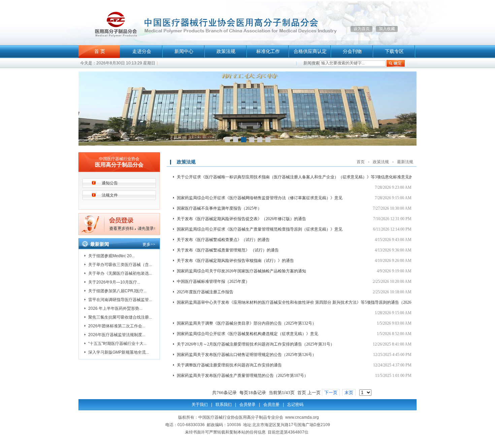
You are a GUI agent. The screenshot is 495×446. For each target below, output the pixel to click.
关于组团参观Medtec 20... (111, 256)
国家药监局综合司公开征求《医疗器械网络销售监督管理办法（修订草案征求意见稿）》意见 (259, 198)
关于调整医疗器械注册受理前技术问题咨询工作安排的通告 (229, 365)
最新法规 (405, 161)
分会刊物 (352, 51)
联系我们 (224, 404)
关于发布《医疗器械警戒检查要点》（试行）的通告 (223, 239)
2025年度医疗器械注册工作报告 (205, 292)
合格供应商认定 (310, 51)
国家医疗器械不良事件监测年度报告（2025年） (219, 208)
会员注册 (271, 404)
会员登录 (247, 404)
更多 (148, 244)
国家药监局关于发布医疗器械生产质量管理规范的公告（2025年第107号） (242, 375)
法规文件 (110, 195)
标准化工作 (268, 51)
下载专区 (394, 51)
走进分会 (141, 51)
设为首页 (362, 28)
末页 (348, 392)
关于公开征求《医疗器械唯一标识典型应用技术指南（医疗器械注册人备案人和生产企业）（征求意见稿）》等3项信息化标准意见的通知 (299, 177)
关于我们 (200, 404)
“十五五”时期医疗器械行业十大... (117, 343)
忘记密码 (295, 404)
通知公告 (110, 183)
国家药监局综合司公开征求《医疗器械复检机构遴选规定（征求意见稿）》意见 (247, 333)
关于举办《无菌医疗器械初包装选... (120, 273)
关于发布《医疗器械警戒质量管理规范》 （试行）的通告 (228, 250)
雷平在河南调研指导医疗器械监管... (120, 299)
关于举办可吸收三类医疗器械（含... (120, 264)
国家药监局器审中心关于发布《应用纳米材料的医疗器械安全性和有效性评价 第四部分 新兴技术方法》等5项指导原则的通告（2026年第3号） (303, 302)
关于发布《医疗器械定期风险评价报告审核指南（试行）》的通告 (235, 260)
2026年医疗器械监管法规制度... (116, 334)
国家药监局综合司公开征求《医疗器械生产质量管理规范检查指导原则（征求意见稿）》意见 (259, 229)
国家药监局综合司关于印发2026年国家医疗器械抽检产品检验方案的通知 (241, 271)
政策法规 (226, 51)
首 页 (99, 51)
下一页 (330, 392)
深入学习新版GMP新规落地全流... (118, 352)
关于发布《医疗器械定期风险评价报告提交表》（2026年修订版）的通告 (241, 218)
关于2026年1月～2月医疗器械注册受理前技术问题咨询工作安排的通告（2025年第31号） (255, 344)
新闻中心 (183, 51)
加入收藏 (387, 28)
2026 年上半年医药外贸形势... (115, 308)
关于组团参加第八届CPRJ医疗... (117, 291)
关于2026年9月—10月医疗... (114, 282)
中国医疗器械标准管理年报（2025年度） (213, 281)
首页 (361, 161)
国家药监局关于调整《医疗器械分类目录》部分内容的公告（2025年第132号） (246, 323)
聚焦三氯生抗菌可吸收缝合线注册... (120, 317)
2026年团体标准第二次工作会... (116, 326)
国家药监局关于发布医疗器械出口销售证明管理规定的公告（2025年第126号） (246, 354)
